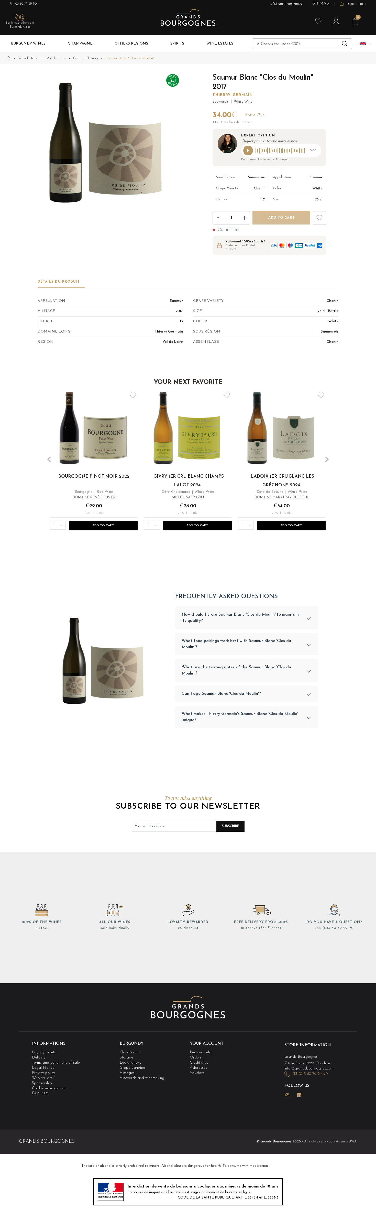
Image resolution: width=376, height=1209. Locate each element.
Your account (207, 1044)
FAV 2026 (40, 1093)
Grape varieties (133, 1068)
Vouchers (197, 1073)
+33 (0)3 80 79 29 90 (334, 928)
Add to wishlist (319, 217)
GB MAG (320, 4)
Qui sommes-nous (286, 4)
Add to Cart (103, 525)
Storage (126, 1058)
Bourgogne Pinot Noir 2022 (94, 477)
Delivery (39, 1058)
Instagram (287, 1095)
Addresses (198, 1068)
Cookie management (49, 1088)
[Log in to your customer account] (335, 21)
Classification (130, 1052)
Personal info (201, 1052)
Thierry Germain (233, 95)
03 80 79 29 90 (26, 3)
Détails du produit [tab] (59, 281)
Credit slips (199, 1063)
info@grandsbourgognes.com (309, 1069)
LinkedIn (299, 1095)
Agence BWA (346, 1141)
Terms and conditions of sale (56, 1063)
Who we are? (43, 1078)
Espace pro (355, 4)
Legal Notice (43, 1068)
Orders (196, 1058)
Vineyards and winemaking (142, 1078)
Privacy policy (43, 1073)
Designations (130, 1063)
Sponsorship (42, 1083)
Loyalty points (44, 1052)
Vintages (127, 1073)
